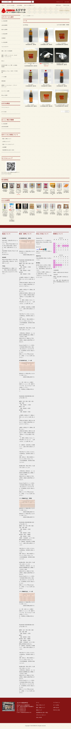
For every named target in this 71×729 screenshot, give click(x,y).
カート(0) (67, 1)
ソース (32, 15)
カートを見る (56, 705)
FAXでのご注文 (66, 5)
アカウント (58, 1)
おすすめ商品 (19, 5)
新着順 (67, 24)
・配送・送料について (6, 138)
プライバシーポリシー (41, 715)
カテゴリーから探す (10, 5)
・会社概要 (4, 147)
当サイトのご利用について (29, 5)
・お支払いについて (6, 141)
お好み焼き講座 (5, 126)
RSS (37, 717)
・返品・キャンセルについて (8, 144)
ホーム (3, 5)
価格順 (63, 24)
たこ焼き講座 (4, 123)
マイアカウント (56, 702)
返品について (39, 710)
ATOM (40, 717)
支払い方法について (40, 705)
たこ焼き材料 (28, 15)
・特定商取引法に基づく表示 (8, 150)
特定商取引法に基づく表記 (42, 712)
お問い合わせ (58, 5)
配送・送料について (40, 707)
